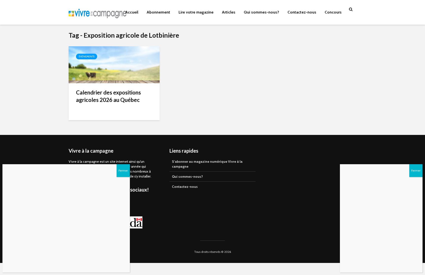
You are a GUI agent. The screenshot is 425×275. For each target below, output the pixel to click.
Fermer (416, 170)
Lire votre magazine (196, 12)
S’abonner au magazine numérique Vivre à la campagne (207, 164)
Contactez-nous (302, 12)
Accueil (131, 12)
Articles (228, 12)
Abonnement (158, 12)
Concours (333, 12)
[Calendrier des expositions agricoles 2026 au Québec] (114, 64)
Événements (86, 56)
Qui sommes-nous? (261, 12)
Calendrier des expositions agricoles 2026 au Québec (108, 96)
